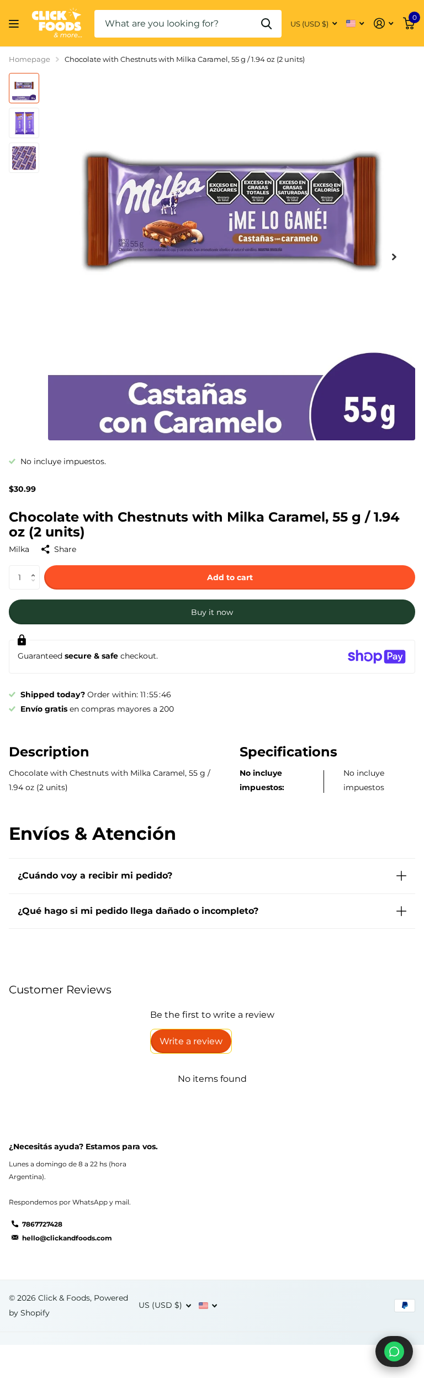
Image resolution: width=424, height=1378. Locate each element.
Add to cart (230, 577)
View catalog (15, 23)
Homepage (29, 59)
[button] (394, 256)
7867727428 (42, 1224)
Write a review (191, 1041)
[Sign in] (383, 23)
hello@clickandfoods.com (67, 1238)
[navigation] (24, 88)
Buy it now (212, 612)
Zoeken (266, 24)
